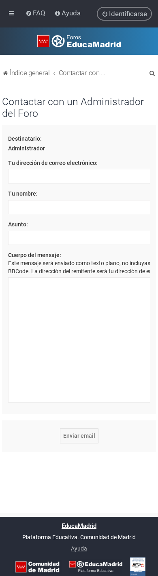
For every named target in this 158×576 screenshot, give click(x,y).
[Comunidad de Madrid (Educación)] (37, 567)
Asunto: (18, 224)
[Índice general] (79, 41)
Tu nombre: (23, 193)
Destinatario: (25, 138)
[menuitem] (36, 13)
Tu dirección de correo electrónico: (53, 163)
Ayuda (79, 548)
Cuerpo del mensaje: (34, 255)
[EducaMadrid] (95, 566)
